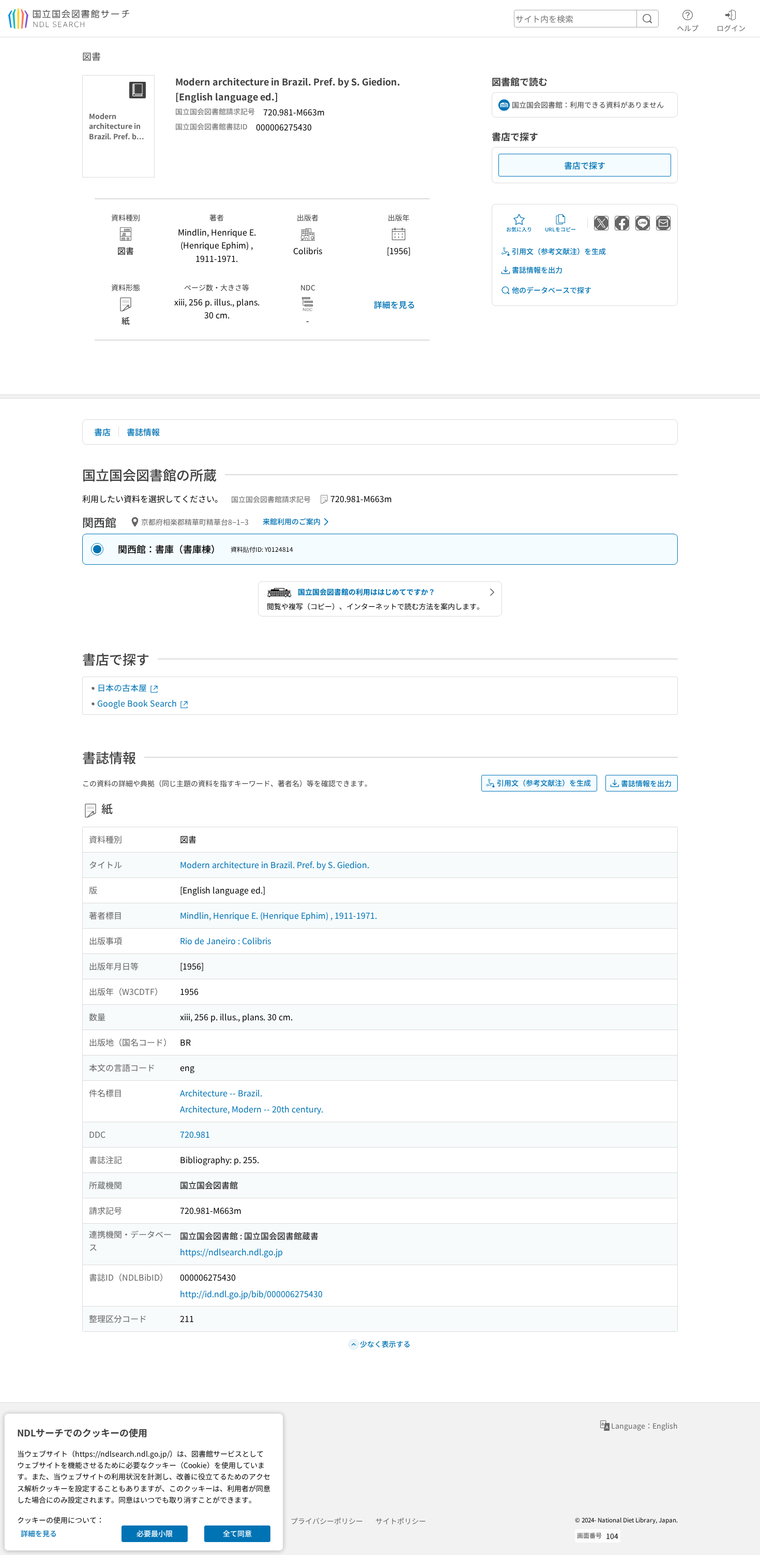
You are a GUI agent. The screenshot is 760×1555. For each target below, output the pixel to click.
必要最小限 (154, 1533)
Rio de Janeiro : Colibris (225, 940)
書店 (102, 432)
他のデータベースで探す (551, 290)
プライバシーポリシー (327, 1521)
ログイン (731, 28)
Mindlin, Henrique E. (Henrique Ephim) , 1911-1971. (278, 915)
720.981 (195, 1134)
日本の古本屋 (123, 687)
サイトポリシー (400, 1521)
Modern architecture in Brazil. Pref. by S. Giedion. (274, 864)
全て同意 (237, 1533)
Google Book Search (138, 703)
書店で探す (584, 165)
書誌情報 (143, 432)
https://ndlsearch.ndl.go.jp (231, 1251)
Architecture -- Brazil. (221, 1093)
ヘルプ (687, 28)
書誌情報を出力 (537, 270)
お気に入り (519, 229)
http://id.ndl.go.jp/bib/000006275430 (251, 1293)
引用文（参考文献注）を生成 (559, 251)
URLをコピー (560, 229)
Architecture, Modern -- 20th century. (251, 1109)
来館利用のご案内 (292, 521)
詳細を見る (394, 304)
